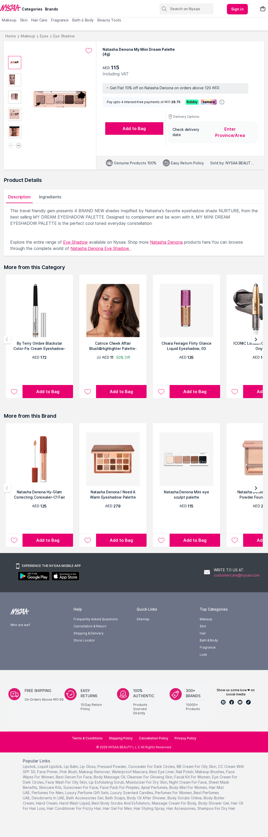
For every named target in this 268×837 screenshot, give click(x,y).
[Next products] (256, 339)
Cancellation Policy (153, 738)
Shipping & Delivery (89, 633)
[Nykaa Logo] (10, 7)
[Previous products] (7, 339)
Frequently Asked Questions (96, 619)
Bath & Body (83, 20)
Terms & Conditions (87, 738)
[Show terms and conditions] (222, 102)
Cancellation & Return (90, 626)
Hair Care (39, 20)
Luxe (203, 654)
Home (10, 36)
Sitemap (143, 619)
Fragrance (60, 20)
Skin (23, 20)
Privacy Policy (185, 738)
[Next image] (18, 146)
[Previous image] (10, 146)
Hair (203, 633)
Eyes (44, 36)
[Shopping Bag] (263, 9)
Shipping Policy (121, 738)
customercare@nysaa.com (237, 575)
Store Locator (84, 640)
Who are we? (20, 625)
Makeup (9, 20)
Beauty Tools (109, 20)
